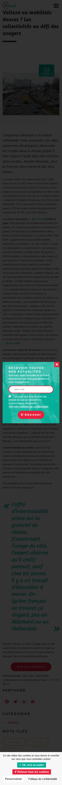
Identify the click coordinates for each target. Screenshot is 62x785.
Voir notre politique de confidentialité (28, 406)
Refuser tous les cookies (33, 771)
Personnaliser (13, 778)
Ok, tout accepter (33, 764)
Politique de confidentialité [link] (42, 778)
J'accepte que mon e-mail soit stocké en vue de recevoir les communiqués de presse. (28, 401)
